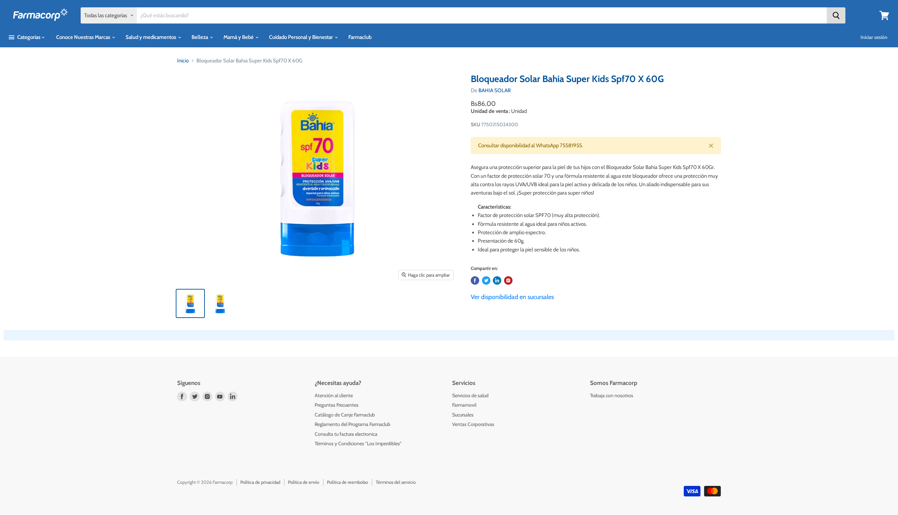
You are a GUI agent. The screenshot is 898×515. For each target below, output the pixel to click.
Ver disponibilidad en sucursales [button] (512, 297)
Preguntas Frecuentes (336, 405)
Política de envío (303, 482)
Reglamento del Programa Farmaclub (352, 424)
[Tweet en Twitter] (486, 280)
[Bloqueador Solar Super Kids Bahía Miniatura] (220, 303)
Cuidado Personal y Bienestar (301, 37)
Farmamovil (464, 405)
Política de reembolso (347, 482)
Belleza (200, 37)
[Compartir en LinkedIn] (497, 280)
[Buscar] (836, 15)
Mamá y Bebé (239, 37)
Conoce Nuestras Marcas (83, 37)
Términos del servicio (396, 482)
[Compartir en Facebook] (475, 280)
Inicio (183, 60)
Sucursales (463, 415)
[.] (508, 280)
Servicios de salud (470, 395)
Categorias (28, 37)
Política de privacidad (260, 482)
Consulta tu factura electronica (346, 434)
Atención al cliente (334, 395)
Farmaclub (359, 37)
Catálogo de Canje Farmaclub (345, 415)
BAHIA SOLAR (494, 90)
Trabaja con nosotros (611, 395)
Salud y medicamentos (151, 37)
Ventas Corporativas (473, 424)
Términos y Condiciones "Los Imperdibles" (358, 443)
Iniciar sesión (873, 37)
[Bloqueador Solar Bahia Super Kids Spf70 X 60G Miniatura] (190, 303)
